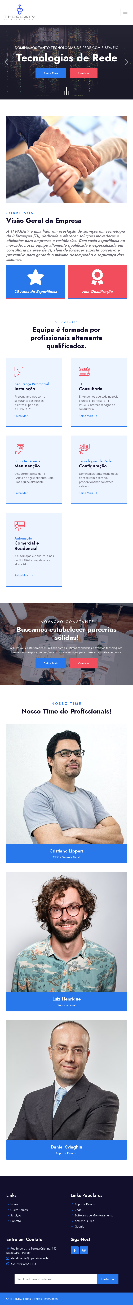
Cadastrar (107, 1279)
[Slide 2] (66, 93)
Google (79, 1226)
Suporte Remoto (85, 1204)
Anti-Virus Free (84, 1221)
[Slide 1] (64, 93)
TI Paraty (15, 1299)
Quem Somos (19, 1210)
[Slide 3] (68, 91)
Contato (83, 82)
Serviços (15, 1215)
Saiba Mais (51, 82)
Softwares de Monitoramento (94, 1215)
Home (14, 1204)
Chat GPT (81, 1210)
